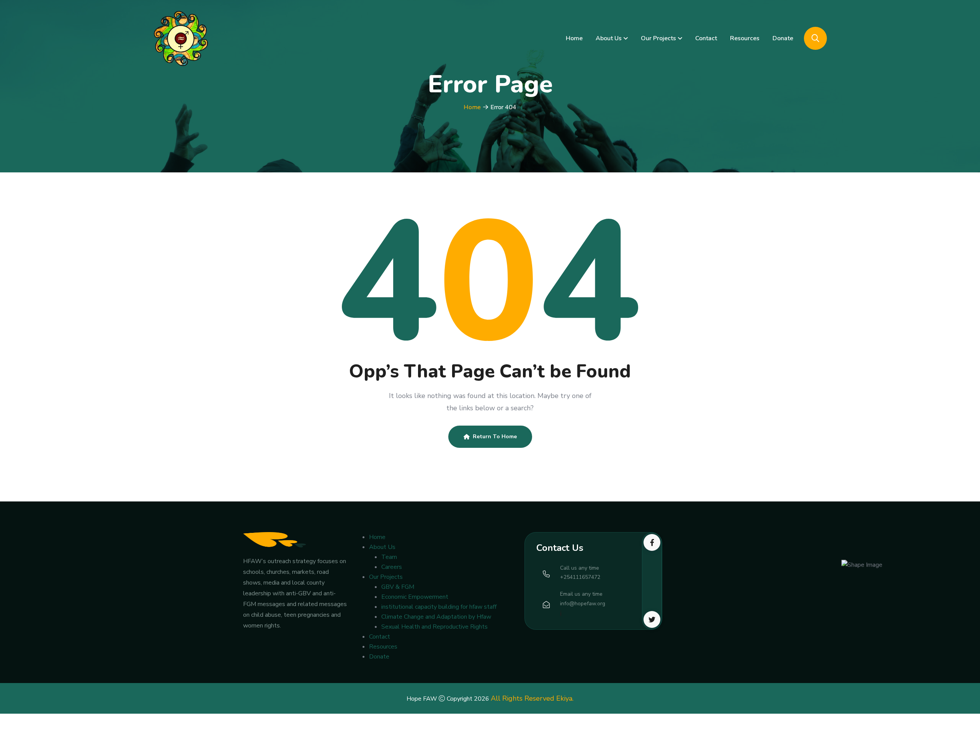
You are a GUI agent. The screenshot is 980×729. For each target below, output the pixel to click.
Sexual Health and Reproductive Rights (434, 627)
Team (389, 557)
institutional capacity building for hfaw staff (439, 607)
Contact (706, 38)
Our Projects (658, 38)
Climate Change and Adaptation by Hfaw (436, 617)
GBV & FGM (397, 587)
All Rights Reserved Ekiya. (532, 698)
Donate (783, 38)
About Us (609, 38)
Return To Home (495, 436)
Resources (745, 38)
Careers (391, 567)
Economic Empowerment (414, 597)
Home (574, 38)
